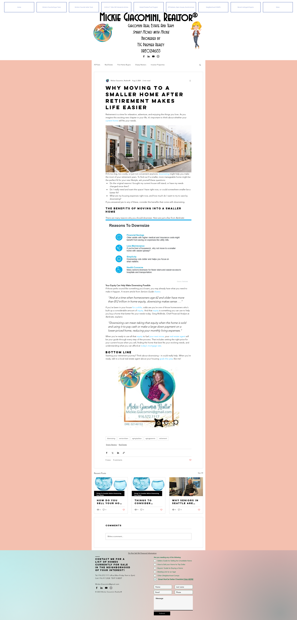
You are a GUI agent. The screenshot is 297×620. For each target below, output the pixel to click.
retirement (163, 438)
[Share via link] (124, 453)
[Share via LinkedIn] (118, 453)
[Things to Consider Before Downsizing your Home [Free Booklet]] (148, 486)
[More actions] (190, 80)
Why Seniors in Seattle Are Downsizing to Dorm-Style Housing (185, 502)
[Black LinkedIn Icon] (148, 56)
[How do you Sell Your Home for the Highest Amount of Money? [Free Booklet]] (111, 486)
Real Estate (109, 65)
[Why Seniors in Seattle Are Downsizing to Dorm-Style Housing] (186, 486)
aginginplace (137, 438)
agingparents (150, 438)
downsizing (111, 438)
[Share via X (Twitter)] (112, 453)
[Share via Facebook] (107, 453)
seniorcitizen (123, 438)
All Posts (97, 65)
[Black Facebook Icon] (143, 56)
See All (200, 473)
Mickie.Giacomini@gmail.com (107, 584)
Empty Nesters (140, 65)
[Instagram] (158, 56)
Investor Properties (158, 65)
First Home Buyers (124, 65)
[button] (200, 65)
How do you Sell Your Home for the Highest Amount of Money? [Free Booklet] (110, 502)
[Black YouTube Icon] (153, 56)
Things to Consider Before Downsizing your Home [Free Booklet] (148, 502)
